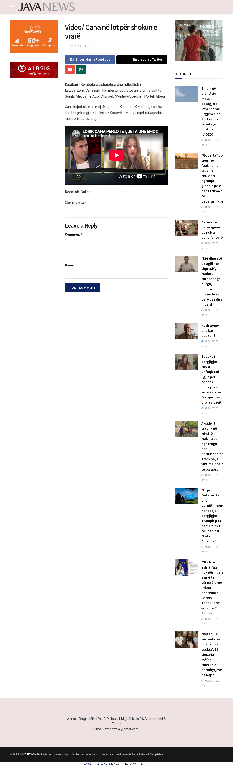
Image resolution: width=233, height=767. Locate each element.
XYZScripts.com (139, 764)
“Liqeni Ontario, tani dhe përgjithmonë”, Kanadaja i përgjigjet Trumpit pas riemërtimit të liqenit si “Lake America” (213, 515)
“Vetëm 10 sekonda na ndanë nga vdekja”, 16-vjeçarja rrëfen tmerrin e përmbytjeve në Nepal (211, 654)
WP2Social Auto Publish (98, 764)
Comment (74, 234)
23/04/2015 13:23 (82, 46)
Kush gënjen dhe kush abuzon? (211, 330)
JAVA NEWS (27, 754)
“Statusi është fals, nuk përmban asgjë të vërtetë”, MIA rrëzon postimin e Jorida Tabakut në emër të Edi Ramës (212, 587)
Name (69, 265)
